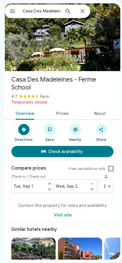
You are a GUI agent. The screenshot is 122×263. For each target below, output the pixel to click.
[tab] (24, 113)
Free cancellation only (87, 168)
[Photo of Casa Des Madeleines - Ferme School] (62, 37)
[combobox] (41, 11)
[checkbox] (111, 168)
